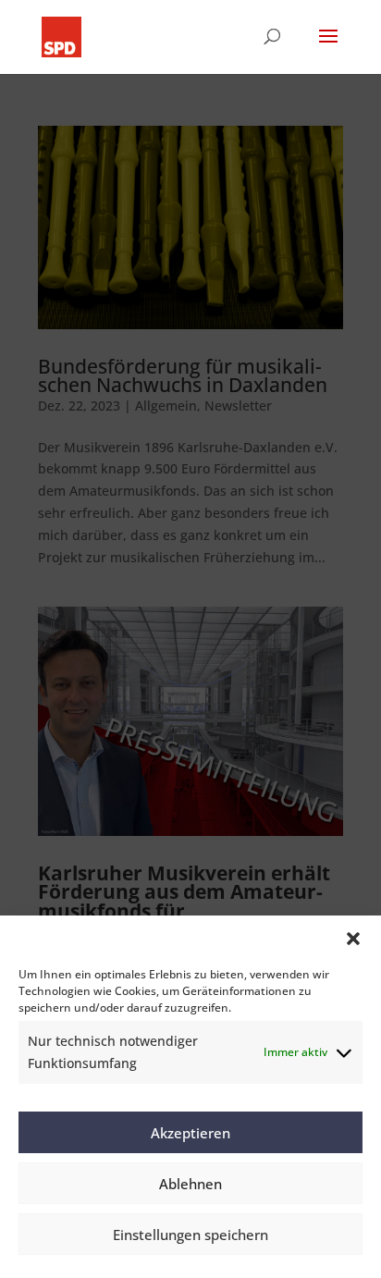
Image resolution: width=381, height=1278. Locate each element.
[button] (353, 938)
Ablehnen (190, 1183)
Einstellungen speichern (190, 1234)
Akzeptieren (190, 1133)
